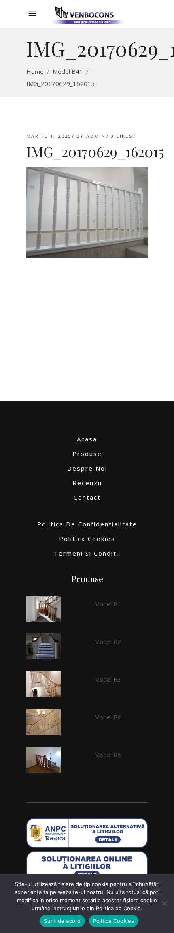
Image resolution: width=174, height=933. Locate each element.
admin (96, 136)
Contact (87, 497)
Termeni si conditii (87, 553)
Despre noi (87, 468)
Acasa (87, 439)
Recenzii (87, 483)
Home (35, 71)
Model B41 (68, 71)
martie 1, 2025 (49, 136)
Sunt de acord (62, 921)
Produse (87, 453)
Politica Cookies (87, 539)
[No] (164, 903)
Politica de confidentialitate (87, 524)
